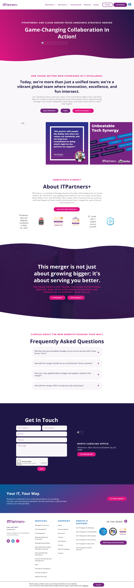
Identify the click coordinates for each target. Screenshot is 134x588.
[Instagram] (17, 541)
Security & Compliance (43, 568)
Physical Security (41, 576)
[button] (17, 221)
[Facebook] (8, 541)
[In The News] (125, 521)
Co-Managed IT (40, 533)
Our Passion (62, 541)
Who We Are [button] (62, 5)
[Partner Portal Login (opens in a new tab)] (129, 4)
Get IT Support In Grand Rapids (86, 532)
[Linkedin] (13, 541)
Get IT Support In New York (85, 544)
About (60, 525)
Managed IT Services (42, 525)
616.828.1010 (11, 529)
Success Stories (76, 5)
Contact (96, 5)
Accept (98, 585)
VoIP (36, 564)
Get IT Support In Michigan (85, 528)
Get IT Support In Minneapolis (86, 536)
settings (85, 586)
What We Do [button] (49, 5)
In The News (115, 522)
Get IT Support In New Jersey (86, 540)
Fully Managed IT (40, 529)
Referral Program (64, 549)
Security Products (41, 572)
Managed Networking (42, 543)
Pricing (60, 545)
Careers (60, 537)
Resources (87, 5)
